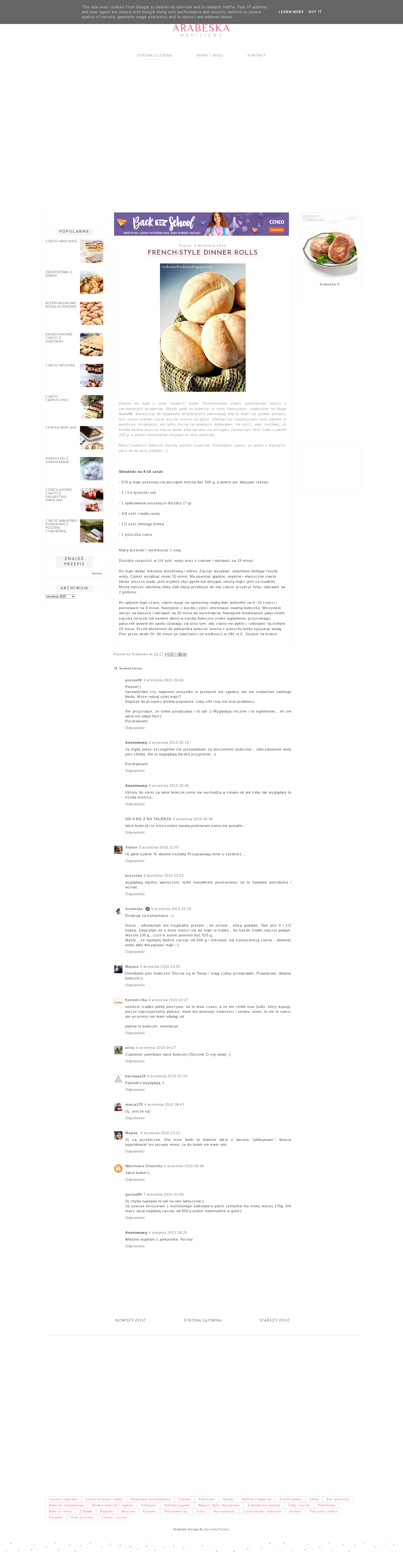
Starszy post (274, 1321)
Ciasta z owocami (63, 1499)
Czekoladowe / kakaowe (262, 1511)
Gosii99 (125, 414)
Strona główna (154, 55)
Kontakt (257, 55)
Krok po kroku (82, 1517)
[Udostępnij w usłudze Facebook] (180, 654)
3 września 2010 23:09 (160, 967)
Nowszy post (130, 1321)
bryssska (133, 875)
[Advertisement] (178, 131)
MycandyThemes (217, 1529)
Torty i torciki (299, 1505)
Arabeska (201, 28)
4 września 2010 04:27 (156, 1048)
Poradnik (56, 1517)
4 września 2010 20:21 (160, 1133)
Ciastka (184, 1499)
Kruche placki (291, 1499)
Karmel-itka (136, 1000)
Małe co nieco (60, 1511)
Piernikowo (326, 1505)
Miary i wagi (210, 55)
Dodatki (295, 1511)
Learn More (291, 12)
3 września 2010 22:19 (171, 909)
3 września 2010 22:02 (164, 875)
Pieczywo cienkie (324, 1511)
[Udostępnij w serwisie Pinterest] (184, 654)
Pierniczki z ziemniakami (57, 460)
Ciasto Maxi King (61, 241)
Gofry (201, 1511)
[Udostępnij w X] (176, 654)
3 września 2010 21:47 (159, 847)
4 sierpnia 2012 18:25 (168, 1233)
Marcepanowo (224, 1511)
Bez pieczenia (338, 1499)
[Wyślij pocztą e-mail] (167, 654)
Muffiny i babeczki (257, 1499)
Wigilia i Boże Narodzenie (219, 1505)
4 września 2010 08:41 (164, 1104)
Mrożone (128, 1511)
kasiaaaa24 (135, 1076)
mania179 (134, 1104)
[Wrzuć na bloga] (171, 654)
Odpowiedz (135, 728)
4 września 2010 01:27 (168, 1000)
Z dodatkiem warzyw (264, 1505)
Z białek (86, 1511)
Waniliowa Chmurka (143, 1166)
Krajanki (149, 1511)
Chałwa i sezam (114, 1517)
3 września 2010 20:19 (169, 742)
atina (130, 1048)
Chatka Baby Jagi (60, 428)
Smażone (148, 1505)
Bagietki (107, 1511)
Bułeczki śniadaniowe (66, 1505)
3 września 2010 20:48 (193, 819)
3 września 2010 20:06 (163, 680)
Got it (315, 12)
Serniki (228, 1499)
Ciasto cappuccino (56, 398)
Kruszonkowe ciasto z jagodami (58, 338)
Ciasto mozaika (60, 365)
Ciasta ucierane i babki (104, 1499)
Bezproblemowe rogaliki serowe (60, 305)
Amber (131, 847)
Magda (132, 1133)
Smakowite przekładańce (150, 1499)
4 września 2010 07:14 (167, 1076)
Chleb (314, 1499)
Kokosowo (207, 1499)
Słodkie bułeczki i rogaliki (112, 1505)
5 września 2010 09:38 (184, 1166)
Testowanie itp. (176, 1511)
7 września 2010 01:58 (163, 1194)
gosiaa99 (133, 680)
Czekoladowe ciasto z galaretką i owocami (58, 495)
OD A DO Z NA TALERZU (148, 819)
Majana (132, 967)
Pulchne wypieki (177, 1505)
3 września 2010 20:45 (169, 786)
